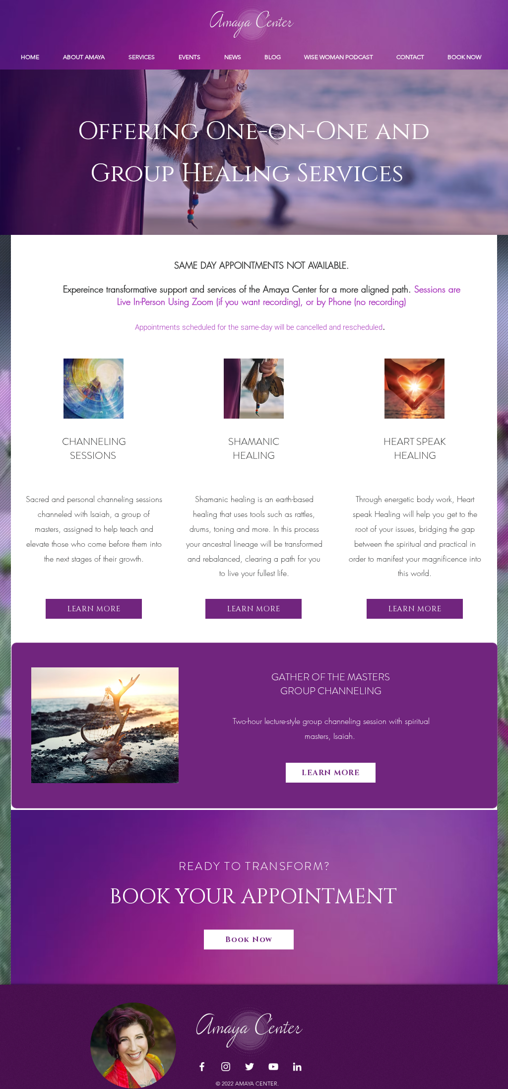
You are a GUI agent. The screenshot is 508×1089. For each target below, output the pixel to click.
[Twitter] (249, 1067)
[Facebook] (202, 1067)
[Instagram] (226, 1067)
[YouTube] (273, 1067)
